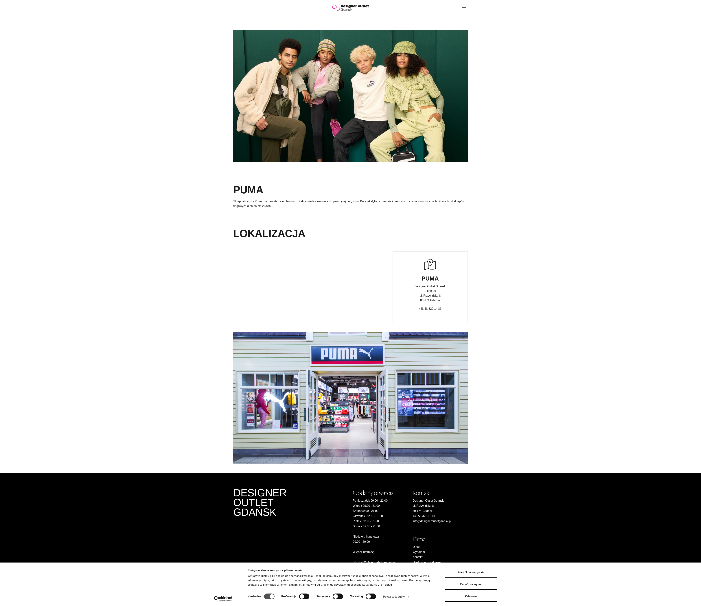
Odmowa (471, 596)
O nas (416, 546)
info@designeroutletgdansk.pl (432, 521)
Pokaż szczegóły (394, 596)
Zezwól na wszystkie (471, 572)
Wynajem (419, 552)
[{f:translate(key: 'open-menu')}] (464, 7)
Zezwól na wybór (471, 584)
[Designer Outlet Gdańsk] (350, 7)
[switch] (304, 596)
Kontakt (417, 557)
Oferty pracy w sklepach (428, 562)
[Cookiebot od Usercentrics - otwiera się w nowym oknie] (223, 599)
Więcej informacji (364, 552)
